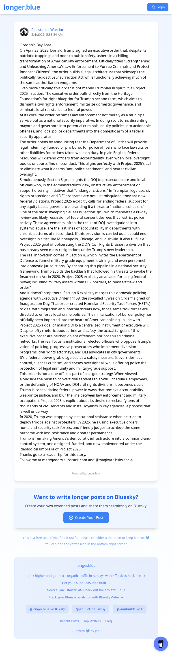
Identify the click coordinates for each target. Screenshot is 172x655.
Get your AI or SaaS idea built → (86, 583)
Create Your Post (89, 517)
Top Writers (92, 621)
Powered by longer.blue (86, 473)
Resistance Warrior (47, 29)
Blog (108, 621)
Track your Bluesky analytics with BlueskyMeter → (86, 597)
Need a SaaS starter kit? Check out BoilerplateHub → (86, 590)
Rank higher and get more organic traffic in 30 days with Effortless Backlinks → (86, 575)
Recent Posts (69, 621)
